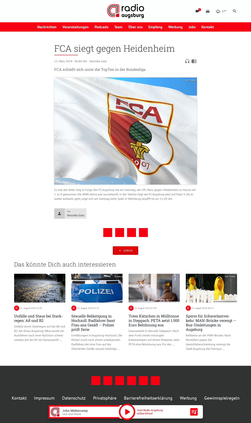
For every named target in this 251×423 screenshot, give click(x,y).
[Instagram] (25, 11)
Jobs (192, 27)
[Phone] (47, 11)
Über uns (135, 27)
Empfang (155, 27)
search (234, 11)
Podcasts (101, 27)
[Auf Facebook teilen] (107, 232)
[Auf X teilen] (119, 232)
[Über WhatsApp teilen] (131, 232)
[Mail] (40, 11)
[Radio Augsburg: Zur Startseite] (125, 11)
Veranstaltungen (75, 27)
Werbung (175, 27)
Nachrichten (46, 27)
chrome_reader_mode (194, 61)
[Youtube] (32, 11)
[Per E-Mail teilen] (143, 232)
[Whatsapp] (55, 11)
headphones (187, 61)
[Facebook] (18, 11)
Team (118, 27)
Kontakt (207, 27)
